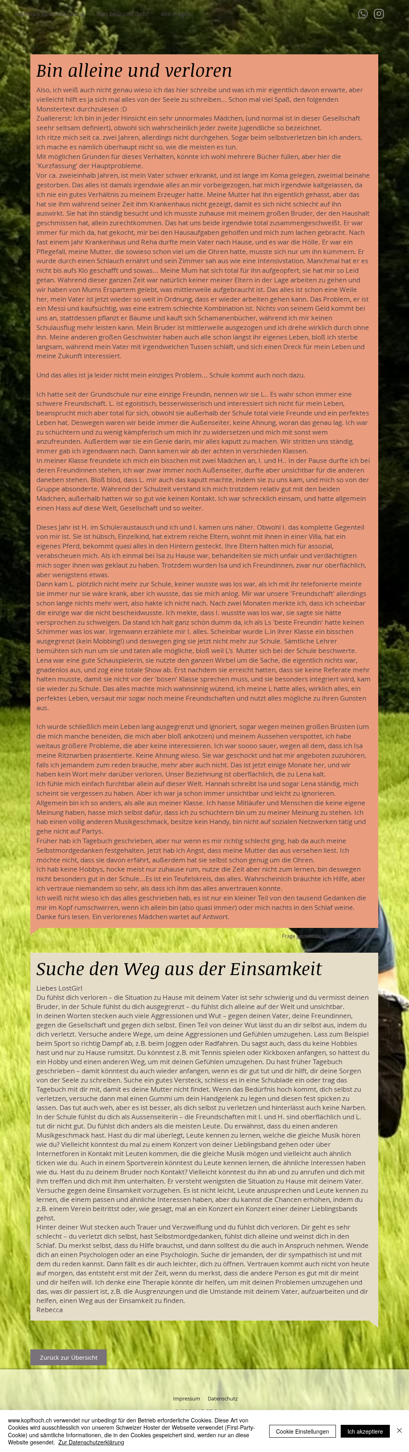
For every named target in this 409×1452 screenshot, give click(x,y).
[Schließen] (399, 1431)
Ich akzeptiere (365, 1431)
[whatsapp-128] (363, 14)
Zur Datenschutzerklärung (91, 1442)
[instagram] (379, 14)
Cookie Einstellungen (302, 1431)
